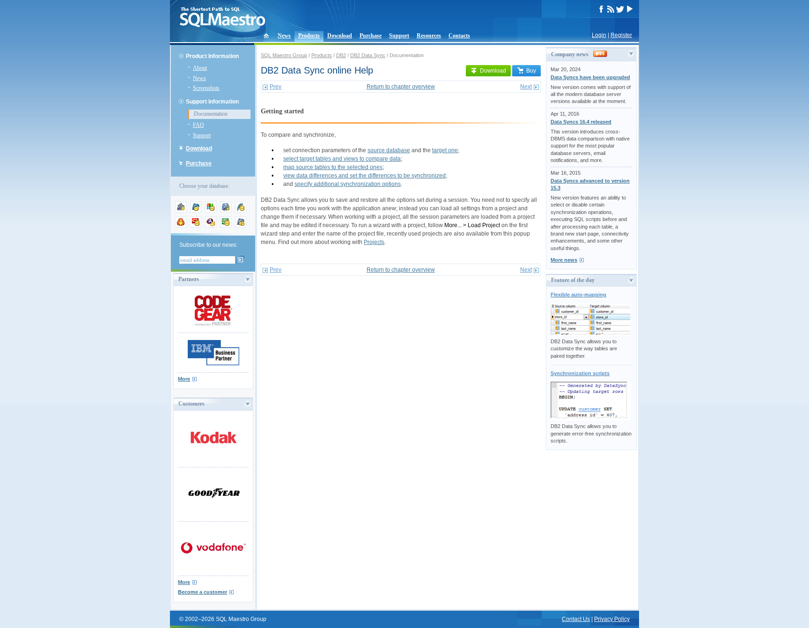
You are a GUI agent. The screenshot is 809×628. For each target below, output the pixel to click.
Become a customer (202, 592)
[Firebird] (180, 225)
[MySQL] (195, 210)
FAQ (198, 125)
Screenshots (206, 88)
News (284, 35)
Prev (275, 86)
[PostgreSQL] (225, 210)
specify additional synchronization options (347, 184)
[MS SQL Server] (210, 210)
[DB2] (225, 225)
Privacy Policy (612, 619)
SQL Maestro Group (284, 55)
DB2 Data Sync (367, 55)
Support (399, 35)
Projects (374, 242)
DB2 (341, 55)
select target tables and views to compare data (342, 158)
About (200, 68)
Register (621, 35)
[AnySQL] (180, 210)
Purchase (371, 35)
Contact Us (576, 619)
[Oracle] (195, 225)
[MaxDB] (240, 225)
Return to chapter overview (401, 86)
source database (389, 150)
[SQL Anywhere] (210, 225)
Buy (531, 70)
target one (445, 150)
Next (526, 86)
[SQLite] (240, 210)
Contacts (459, 35)
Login (599, 35)
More (184, 379)
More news (564, 260)
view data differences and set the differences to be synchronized (364, 175)
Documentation (211, 114)
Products (309, 35)
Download (339, 35)
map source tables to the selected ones (332, 167)
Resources (429, 35)
